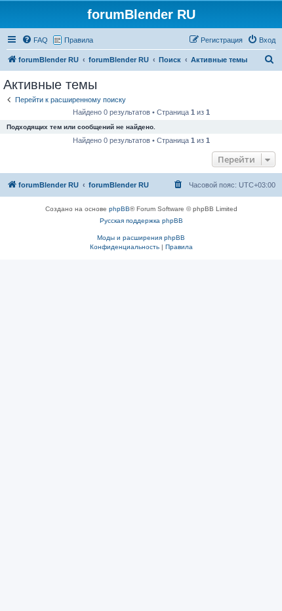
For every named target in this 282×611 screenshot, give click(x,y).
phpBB (119, 208)
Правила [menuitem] (78, 40)
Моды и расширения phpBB (141, 237)
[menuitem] (35, 40)
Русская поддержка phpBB (141, 220)
